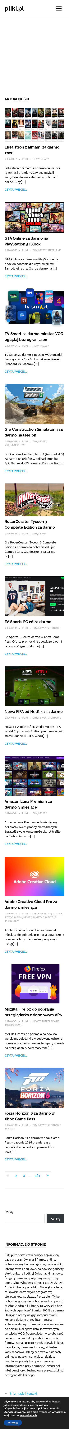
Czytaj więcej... (16, 189)
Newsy (45, 158)
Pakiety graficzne (44, 917)
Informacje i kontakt (23, 1393)
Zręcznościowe (15, 445)
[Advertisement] (34, 53)
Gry (35, 250)
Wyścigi (10, 1128)
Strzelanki (55, 250)
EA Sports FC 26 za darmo (28, 621)
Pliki (25, 158)
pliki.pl (14, 8)
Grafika (38, 913)
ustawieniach (28, 1415)
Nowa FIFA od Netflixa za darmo (34, 711)
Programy (12, 920)
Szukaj (9, 1212)
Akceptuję (12, 1422)
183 (37, 1175)
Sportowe (54, 627)
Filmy (36, 158)
